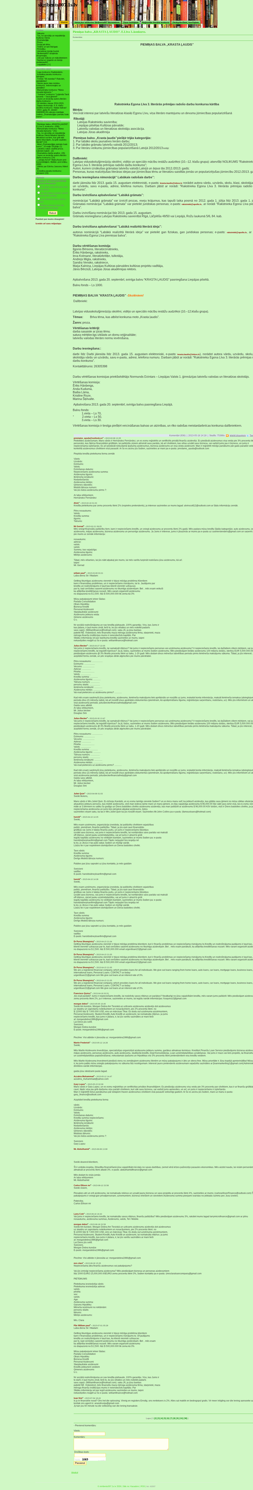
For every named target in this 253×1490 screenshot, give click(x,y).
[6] (168, 1418)
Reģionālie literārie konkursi (155, 22)
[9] (177, 1418)
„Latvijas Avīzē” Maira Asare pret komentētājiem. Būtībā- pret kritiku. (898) (52, 162)
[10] (181, 1418)
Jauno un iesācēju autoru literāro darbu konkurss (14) (51, 156)
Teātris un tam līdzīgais (47, 47)
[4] (161, 1418)
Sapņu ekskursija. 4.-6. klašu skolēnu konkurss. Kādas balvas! (51, 106)
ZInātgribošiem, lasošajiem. (185, 22)
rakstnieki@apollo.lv (192, 204)
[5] (165, 1418)
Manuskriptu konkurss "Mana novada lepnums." (50, 91)
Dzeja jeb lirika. (44, 44)
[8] (174, 1418)
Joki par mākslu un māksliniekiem (52, 58)
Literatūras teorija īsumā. (48, 51)
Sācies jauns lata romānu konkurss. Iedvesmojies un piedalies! (48, 85)
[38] (185, 1418)
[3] (158, 1418)
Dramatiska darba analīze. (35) (51, 153)
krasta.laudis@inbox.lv (171, 183)
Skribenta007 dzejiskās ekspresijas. (47, 54)
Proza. (40, 42)
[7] (171, 1418)
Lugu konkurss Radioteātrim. (50, 72)
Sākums (40, 33)
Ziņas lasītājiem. (131, 22)
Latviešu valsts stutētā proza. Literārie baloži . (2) (50, 150)
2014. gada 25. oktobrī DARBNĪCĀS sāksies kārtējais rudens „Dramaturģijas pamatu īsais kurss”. (52, 113)
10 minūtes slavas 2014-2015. (50, 103)
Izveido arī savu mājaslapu (48, 223)
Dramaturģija (43, 40)
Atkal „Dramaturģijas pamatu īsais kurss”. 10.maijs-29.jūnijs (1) (51, 145)
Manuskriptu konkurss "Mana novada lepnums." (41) (50, 130)
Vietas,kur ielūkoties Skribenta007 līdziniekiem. (97, 22)
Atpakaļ (74, 1472)
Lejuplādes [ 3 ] (44, 64)
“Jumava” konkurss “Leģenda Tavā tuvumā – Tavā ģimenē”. (52, 95)
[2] (155, 1418)
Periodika (41, 49)
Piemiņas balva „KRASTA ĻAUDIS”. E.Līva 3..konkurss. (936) (52, 125)
